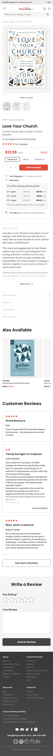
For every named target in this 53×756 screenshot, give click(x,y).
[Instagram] (36, 729)
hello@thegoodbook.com (19, 735)
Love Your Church (16, 119)
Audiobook (39, 159)
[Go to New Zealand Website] (32, 740)
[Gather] (22, 358)
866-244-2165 (39, 735)
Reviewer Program (10, 701)
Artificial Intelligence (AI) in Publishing (19, 722)
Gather (5, 381)
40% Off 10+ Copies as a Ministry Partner (23, 186)
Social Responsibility (11, 715)
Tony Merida (10, 139)
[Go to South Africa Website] (37, 740)
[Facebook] (31, 729)
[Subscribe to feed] (17, 729)
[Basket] (49, 9)
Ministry (12, 22)
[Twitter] (27, 729)
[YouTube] (22, 729)
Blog (4, 691)
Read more (25, 284)
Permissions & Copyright (36, 670)
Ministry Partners (33, 674)
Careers (6, 677)
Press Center (8, 704)
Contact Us (31, 661)
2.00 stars (8, 450)
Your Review (9, 609)
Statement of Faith (11, 664)
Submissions (8, 670)
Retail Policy (31, 677)
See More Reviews (26, 563)
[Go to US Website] (21, 740)
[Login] (44, 8)
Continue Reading (39, 508)
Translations (8, 694)
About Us (6, 661)
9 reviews (23, 144)
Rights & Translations (12, 674)
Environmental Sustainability (15, 719)
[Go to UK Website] (15, 740)
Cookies (29, 691)
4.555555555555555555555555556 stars (8, 144)
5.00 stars (12, 416)
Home (5, 22)
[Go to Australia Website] (27, 740)
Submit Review (26, 642)
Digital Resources (10, 698)
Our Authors (8, 667)
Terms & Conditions (35, 698)
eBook (26, 159)
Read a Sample (26, 97)
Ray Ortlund (31, 139)
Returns (29, 667)
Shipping (30, 664)
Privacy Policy (32, 694)
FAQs (28, 680)
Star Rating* (9, 594)
